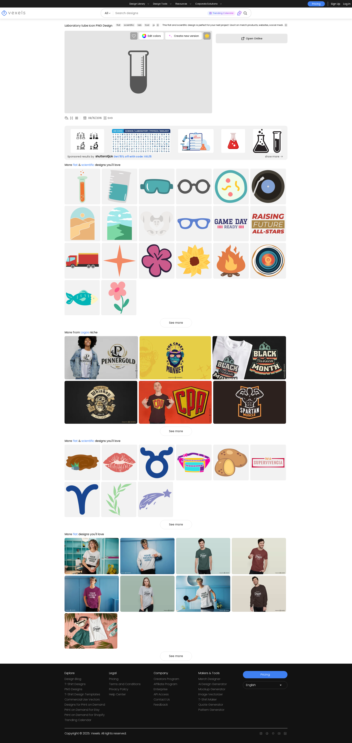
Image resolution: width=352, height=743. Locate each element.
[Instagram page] (261, 733)
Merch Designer (209, 679)
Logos (85, 332)
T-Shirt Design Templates (82, 694)
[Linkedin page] (285, 733)
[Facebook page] (267, 733)
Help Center (117, 694)
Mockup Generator (211, 689)
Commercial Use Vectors (82, 699)
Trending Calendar (78, 720)
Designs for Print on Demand (85, 704)
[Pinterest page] (273, 733)
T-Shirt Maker (207, 699)
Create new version (186, 36)
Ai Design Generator (212, 684)
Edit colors (154, 36)
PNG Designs (73, 689)
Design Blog (73, 679)
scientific (129, 25)
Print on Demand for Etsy (82, 710)
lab (139, 25)
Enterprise (161, 689)
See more (176, 323)
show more (272, 156)
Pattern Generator (211, 710)
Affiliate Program (165, 684)
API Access (161, 694)
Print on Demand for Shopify (85, 715)
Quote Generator (210, 704)
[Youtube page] (279, 733)
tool (147, 25)
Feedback (161, 704)
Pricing (113, 679)
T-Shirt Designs (75, 684)
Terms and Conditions (125, 684)
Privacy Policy (118, 689)
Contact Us (162, 699)
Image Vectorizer (210, 694)
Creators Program (166, 679)
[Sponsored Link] (87, 141)
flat (118, 25)
